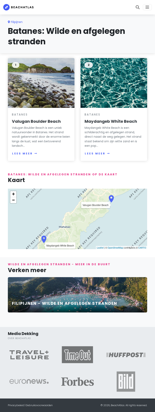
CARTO (142, 247)
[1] (41, 82)
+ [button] (13, 194)
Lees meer (22, 153)
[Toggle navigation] (147, 7)
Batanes (20, 114)
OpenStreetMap (115, 247)
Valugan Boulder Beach (36, 121)
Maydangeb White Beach (111, 121)
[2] (114, 82)
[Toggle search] (138, 7)
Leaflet (100, 247)
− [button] (13, 200)
